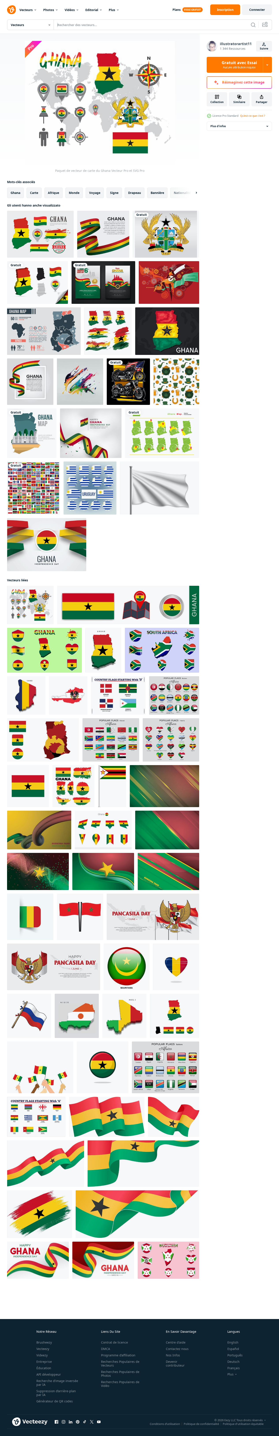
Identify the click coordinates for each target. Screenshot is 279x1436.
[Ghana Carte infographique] (44, 331)
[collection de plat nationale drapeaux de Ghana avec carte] (44, 650)
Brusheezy (44, 1342)
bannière (157, 193)
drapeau (134, 193)
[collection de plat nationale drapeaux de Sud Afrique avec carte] (162, 650)
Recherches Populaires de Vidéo (120, 1384)
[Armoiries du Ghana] (166, 234)
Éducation (43, 1368)
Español (233, 1349)
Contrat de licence (114, 1342)
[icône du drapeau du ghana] (102, 1067)
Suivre (264, 48)
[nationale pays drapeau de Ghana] (28, 786)
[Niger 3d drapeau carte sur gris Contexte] (77, 1016)
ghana (15, 193)
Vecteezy (42, 1349)
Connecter (257, 10)
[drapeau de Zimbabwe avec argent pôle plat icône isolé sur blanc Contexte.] (112, 786)
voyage (94, 193)
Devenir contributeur (175, 1363)
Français (233, 1368)
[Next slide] (192, 193)
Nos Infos (173, 1355)
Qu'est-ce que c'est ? (252, 116)
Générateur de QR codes (54, 1401)
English (232, 1342)
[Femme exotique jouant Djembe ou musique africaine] (169, 282)
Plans (176, 10)
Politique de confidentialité (201, 1424)
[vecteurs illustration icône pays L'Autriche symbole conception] (68, 695)
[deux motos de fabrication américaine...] (128, 381)
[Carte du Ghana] (31, 433)
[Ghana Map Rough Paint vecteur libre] (108, 331)
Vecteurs (26, 10)
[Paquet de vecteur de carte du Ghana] (30, 605)
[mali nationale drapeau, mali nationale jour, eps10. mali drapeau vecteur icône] (30, 917)
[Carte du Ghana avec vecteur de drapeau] (167, 331)
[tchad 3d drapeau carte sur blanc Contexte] (26, 695)
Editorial (91, 10)
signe (114, 193)
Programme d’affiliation (118, 1355)
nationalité (182, 193)
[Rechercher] (253, 24)
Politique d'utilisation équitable (243, 1424)
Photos (48, 10)
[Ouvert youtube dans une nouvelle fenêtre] (99, 1422)
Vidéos (70, 10)
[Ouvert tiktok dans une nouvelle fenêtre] (84, 1422)
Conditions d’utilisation (165, 1424)
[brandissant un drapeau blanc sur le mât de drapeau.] (159, 488)
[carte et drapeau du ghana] (43, 740)
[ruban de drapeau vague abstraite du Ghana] (103, 234)
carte (34, 193)
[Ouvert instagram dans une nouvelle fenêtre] (63, 1422)
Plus (112, 10)
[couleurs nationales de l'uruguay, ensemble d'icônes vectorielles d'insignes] (90, 488)
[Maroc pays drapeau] (80, 917)
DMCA (105, 1349)
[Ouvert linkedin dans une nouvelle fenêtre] (70, 1422)
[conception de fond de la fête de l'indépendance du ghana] (46, 544)
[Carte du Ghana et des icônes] (37, 282)
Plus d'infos (218, 126)
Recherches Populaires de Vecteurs (120, 1363)
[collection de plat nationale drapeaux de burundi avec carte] (168, 1260)
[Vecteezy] (11, 9)
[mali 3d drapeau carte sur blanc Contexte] (124, 1016)
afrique (53, 193)
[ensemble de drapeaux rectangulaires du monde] (33, 488)
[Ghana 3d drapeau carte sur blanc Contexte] (103, 650)
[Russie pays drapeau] (29, 1016)
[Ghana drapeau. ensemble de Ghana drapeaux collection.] (174, 1016)
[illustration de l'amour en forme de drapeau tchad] (176, 967)
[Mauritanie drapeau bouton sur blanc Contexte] (127, 967)
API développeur (48, 1374)
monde (74, 193)
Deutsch (233, 1361)
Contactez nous (177, 1349)
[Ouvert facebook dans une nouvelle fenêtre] (56, 1422)
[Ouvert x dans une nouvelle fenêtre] (92, 1422)
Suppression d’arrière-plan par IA (56, 1393)
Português (235, 1355)
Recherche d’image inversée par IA (57, 1383)
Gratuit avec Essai (239, 64)
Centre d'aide (175, 1342)
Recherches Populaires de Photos (120, 1374)
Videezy (42, 1355)
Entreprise (44, 1361)
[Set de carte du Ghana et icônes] (40, 234)
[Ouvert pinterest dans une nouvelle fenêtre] (77, 1422)
